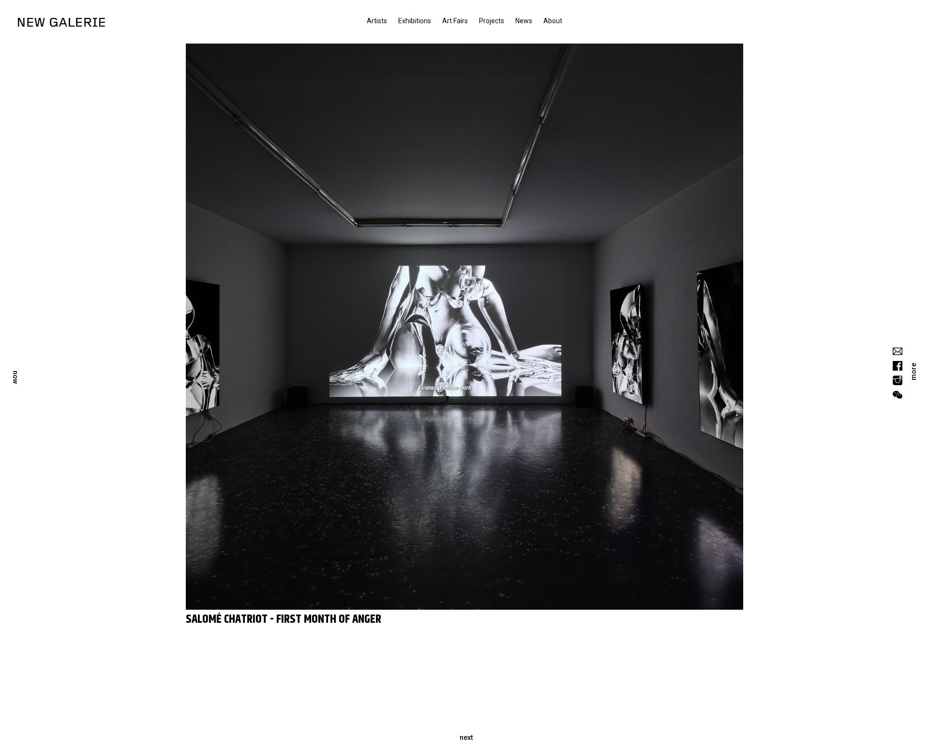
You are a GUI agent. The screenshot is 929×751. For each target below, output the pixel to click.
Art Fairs (455, 21)
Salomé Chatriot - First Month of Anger (283, 619)
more (913, 371)
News (523, 21)
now (15, 377)
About (552, 21)
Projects (491, 21)
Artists (377, 21)
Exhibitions (414, 21)
